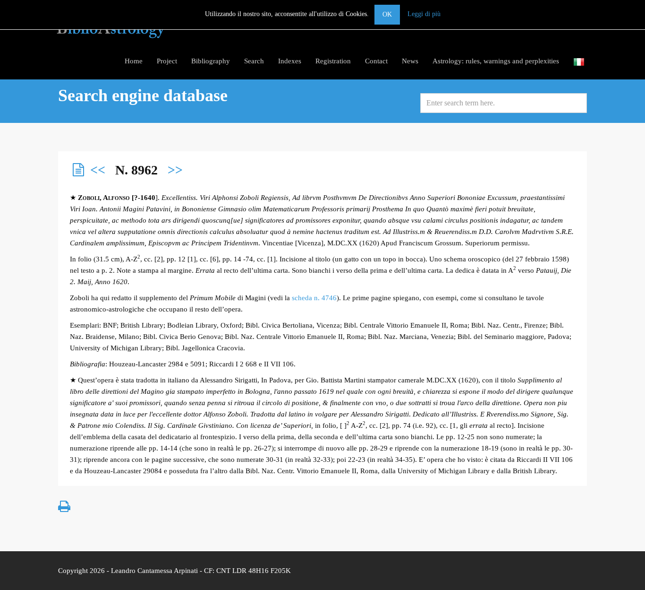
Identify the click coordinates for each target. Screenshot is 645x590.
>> (175, 170)
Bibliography (210, 61)
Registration (333, 61)
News (410, 61)
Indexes (289, 61)
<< (97, 170)
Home (134, 61)
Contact (376, 61)
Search (254, 61)
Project (167, 61)
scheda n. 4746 (314, 298)
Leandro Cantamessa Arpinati (154, 570)
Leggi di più (424, 13)
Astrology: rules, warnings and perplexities (496, 61)
